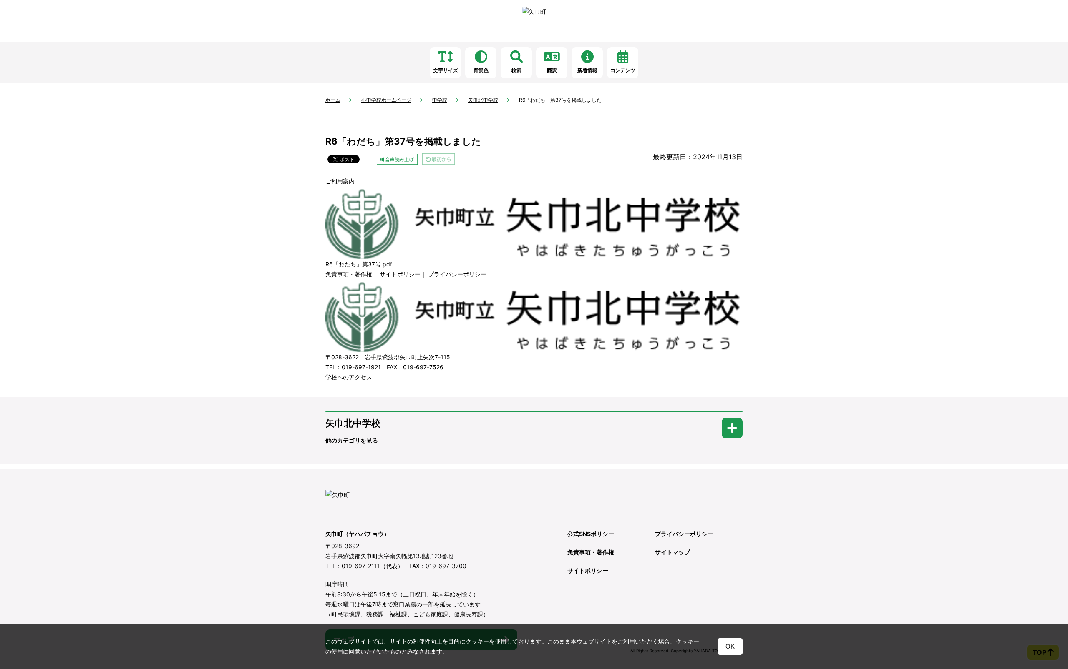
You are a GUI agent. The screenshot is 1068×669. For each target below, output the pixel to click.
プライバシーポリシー (457, 274)
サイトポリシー (400, 274)
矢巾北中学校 (483, 100)
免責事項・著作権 (348, 274)
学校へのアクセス (348, 377)
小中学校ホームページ (386, 100)
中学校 (439, 100)
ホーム (332, 100)
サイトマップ (672, 552)
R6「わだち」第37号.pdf (358, 264)
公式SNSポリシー (590, 533)
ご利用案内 (340, 181)
